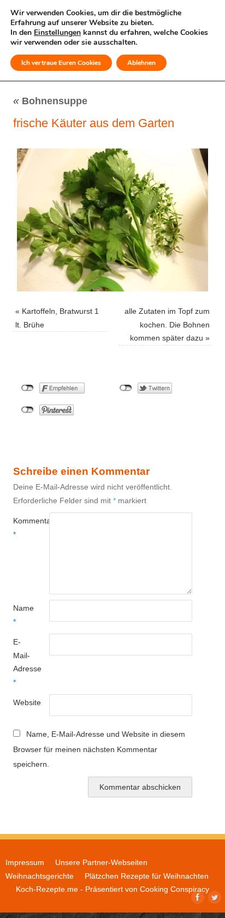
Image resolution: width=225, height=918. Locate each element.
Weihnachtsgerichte (39, 876)
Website (22, 702)
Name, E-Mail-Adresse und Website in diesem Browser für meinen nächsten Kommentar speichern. (99, 749)
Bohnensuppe (50, 101)
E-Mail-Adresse (22, 661)
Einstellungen (57, 33)
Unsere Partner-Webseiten (101, 862)
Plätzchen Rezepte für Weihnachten (147, 876)
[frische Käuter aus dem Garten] (112, 219)
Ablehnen (141, 62)
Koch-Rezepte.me (47, 889)
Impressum (24, 862)
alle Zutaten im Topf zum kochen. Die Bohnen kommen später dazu (167, 324)
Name (22, 614)
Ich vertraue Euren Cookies (61, 62)
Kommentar (22, 527)
